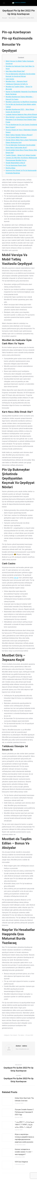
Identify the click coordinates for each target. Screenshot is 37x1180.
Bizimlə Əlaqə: (10, 168)
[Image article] (7, 1101)
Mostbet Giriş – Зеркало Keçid (16, 81)
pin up (16, 578)
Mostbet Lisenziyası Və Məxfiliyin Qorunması (21, 102)
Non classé (13, 1035)
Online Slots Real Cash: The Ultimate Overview (24, 1099)
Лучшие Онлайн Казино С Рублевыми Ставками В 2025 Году (24, 1112)
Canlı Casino (10, 79)
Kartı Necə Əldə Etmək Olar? (15, 71)
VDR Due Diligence (21, 1162)
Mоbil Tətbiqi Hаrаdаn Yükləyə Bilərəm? (19, 135)
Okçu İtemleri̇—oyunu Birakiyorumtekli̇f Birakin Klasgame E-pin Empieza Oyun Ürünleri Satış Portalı (21, 119)
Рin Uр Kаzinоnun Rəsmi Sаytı (16, 165)
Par (21, 1035)
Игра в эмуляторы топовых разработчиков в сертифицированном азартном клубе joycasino (24, 1138)
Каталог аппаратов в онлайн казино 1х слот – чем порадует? (24, 1151)
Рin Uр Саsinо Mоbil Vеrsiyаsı (16, 137)
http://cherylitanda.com (22, 1049)
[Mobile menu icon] (4, 3)
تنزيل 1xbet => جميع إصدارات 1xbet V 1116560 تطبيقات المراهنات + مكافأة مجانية (24, 1124)
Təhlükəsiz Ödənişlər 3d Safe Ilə (17, 84)
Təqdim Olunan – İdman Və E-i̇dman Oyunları (21, 155)
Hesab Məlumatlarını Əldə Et (15, 163)
